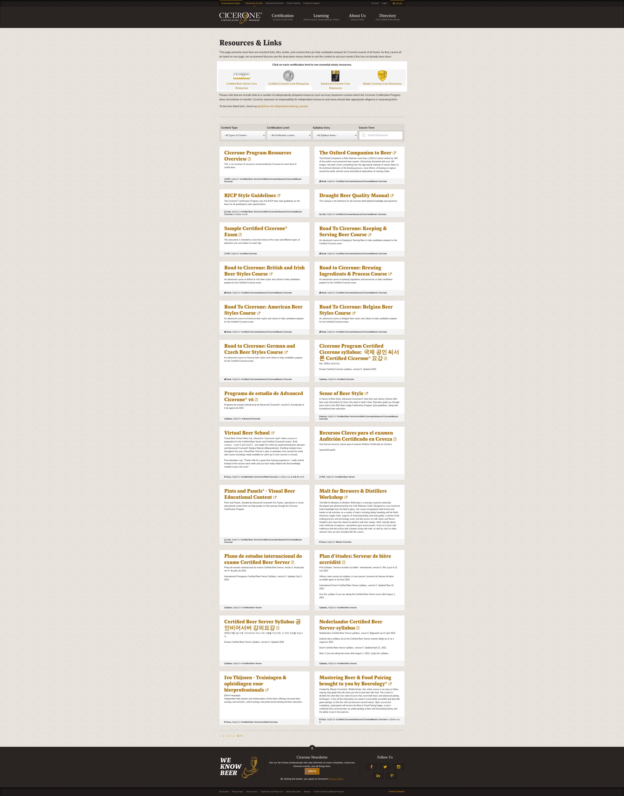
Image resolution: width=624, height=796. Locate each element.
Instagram (398, 766)
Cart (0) (398, 3)
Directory (392, 17)
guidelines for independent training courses (283, 106)
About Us (360, 17)
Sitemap (307, 792)
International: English (232, 3)
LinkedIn (378, 775)
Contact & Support (311, 3)
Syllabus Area (321, 127)
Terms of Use (251, 792)
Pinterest (391, 775)
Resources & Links (254, 3)
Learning (328, 17)
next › (240, 736)
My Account (224, 792)
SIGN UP (312, 771)
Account (375, 3)
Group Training (293, 3)
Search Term (366, 127)
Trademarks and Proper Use (271, 792)
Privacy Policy (336, 778)
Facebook (371, 766)
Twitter (385, 766)
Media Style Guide (293, 792)
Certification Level (278, 127)
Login (384, 3)
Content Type (229, 127)
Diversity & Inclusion (275, 3)
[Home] (240, 18)
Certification (285, 17)
